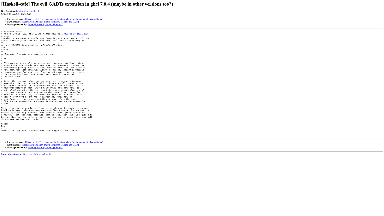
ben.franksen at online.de (28, 11)
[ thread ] (39, 24)
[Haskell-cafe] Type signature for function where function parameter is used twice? (64, 19)
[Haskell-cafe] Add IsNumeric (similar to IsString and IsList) (50, 21)
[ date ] (31, 24)
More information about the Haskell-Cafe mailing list (26, 154)
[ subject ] (49, 24)
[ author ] (58, 24)
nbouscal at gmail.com (75, 34)
